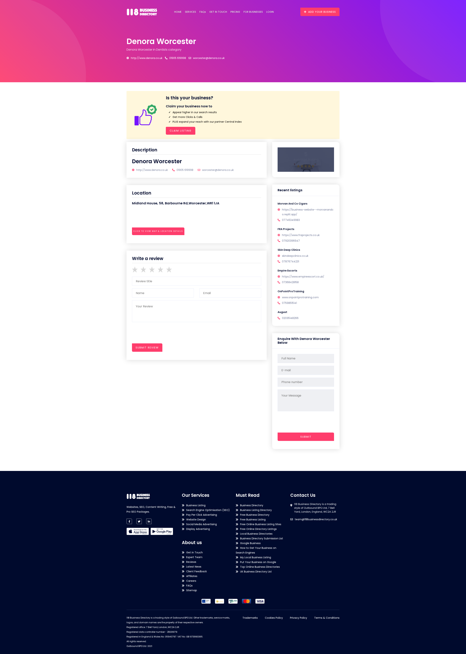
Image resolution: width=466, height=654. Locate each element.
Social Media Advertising (201, 524)
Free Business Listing (253, 519)
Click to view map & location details (158, 231)
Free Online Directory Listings (258, 529)
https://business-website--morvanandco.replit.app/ (307, 212)
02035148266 (290, 318)
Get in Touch (218, 12)
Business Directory (251, 505)
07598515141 (289, 303)
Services (190, 12)
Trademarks (250, 618)
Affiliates (191, 576)
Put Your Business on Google (258, 562)
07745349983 (291, 220)
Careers (191, 581)
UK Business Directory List (256, 571)
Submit (305, 437)
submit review (147, 347)
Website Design (196, 519)
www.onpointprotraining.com (300, 297)
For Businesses (253, 12)
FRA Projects (286, 229)
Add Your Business (322, 12)
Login (270, 12)
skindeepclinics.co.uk (295, 256)
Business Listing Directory (256, 510)
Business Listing (196, 505)
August (282, 312)
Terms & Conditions (326, 618)
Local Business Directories (256, 534)
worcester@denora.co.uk (209, 58)
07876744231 (290, 261)
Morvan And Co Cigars (292, 203)
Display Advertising (198, 529)
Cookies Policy (274, 618)
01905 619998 (177, 58)
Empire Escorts (287, 270)
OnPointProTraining (291, 291)
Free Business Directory (254, 515)
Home (177, 12)
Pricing (235, 12)
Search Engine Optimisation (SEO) (208, 510)
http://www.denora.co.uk (146, 58)
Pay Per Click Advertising (201, 515)
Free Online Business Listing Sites (260, 524)
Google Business (250, 543)
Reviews (191, 562)
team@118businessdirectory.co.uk (316, 519)
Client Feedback (196, 571)
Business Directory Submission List (261, 538)
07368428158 (290, 282)
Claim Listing (180, 130)
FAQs (203, 12)
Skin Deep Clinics (289, 250)
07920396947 (291, 241)
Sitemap (191, 590)
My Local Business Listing (255, 557)
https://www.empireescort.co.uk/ (303, 276)
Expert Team (194, 557)
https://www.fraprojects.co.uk (301, 235)
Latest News (193, 566)
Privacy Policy (298, 618)
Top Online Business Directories (260, 567)
